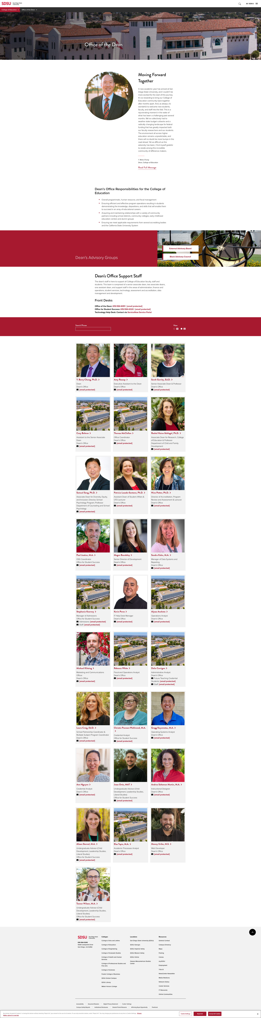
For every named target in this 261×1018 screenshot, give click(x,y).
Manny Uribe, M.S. (160, 844)
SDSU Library (106, 982)
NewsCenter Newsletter (167, 973)
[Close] (257, 1014)
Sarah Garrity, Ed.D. (160, 379)
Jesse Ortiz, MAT (122, 784)
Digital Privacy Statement (110, 1004)
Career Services (164, 986)
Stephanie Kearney (85, 611)
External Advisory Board (180, 248)
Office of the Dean (28, 10)
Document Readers (93, 1004)
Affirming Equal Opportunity (139, 1007)
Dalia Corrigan (158, 668)
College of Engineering (109, 949)
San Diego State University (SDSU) (142, 940)
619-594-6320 (127, 309)
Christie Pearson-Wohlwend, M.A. (130, 727)
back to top (252, 932)
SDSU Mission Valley (137, 953)
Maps (160, 949)
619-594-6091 (119, 306)
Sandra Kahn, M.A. (160, 555)
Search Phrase (81, 325)
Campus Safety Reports (83, 1007)
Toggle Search (239, 3)
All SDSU (250, 3)
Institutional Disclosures (101, 1007)
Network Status (164, 982)
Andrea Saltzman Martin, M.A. (165, 784)
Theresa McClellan (122, 433)
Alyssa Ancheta (158, 611)
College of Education (9, 10)
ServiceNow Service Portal (140, 312)
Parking (161, 953)
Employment (163, 965)
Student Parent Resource (119, 1007)
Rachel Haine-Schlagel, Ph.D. (165, 433)
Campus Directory (165, 945)
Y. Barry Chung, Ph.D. (86, 379)
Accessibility (79, 1004)
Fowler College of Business (111, 974)
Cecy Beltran (82, 433)
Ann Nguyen (82, 784)
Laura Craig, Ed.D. (85, 727)
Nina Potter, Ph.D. (160, 492)
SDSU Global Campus (109, 978)
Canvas (161, 957)
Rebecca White (121, 668)
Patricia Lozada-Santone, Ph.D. (128, 492)
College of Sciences (108, 970)
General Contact (164, 940)
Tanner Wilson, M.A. (86, 903)
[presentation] (104, 937)
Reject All (200, 1014)
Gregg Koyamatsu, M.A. (162, 727)
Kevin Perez (119, 611)
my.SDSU (162, 961)
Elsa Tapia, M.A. (121, 844)
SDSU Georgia (135, 945)
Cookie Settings (127, 1004)
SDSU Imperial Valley (137, 949)
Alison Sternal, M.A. (85, 844)
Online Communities (165, 994)
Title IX (161, 969)
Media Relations (164, 978)
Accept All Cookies (214, 1014)
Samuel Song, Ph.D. (85, 492)
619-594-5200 (83, 942)
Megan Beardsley (122, 555)
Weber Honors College (109, 986)
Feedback (155, 1007)
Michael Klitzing (84, 668)
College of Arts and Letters (111, 940)
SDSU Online (134, 957)
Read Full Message (147, 167)
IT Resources (163, 990)
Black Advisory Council (180, 256)
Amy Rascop (120, 379)
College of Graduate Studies (111, 953)
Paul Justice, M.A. (84, 555)
